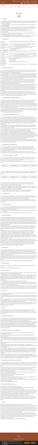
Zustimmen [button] (27, 442)
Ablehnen (33, 442)
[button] (19, 7)
